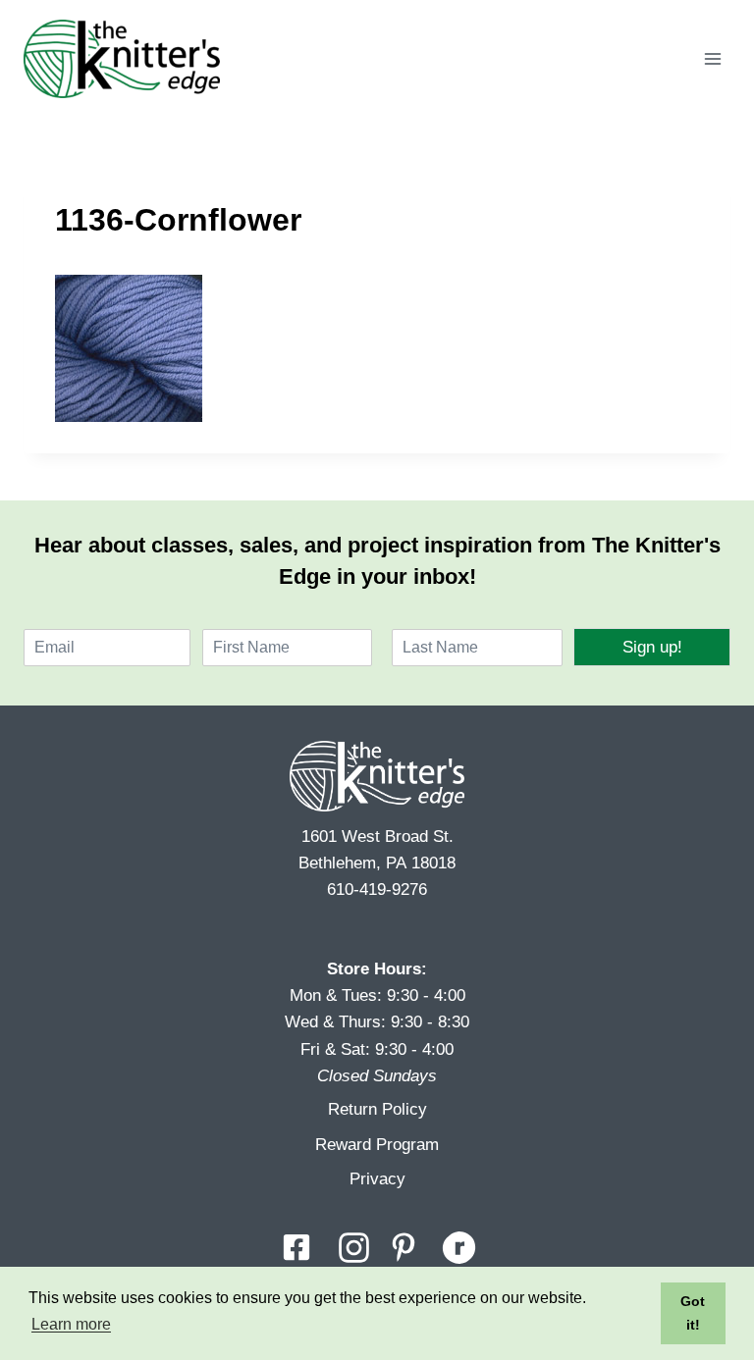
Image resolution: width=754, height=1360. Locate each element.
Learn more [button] (71, 1324)
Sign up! (652, 647)
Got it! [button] (692, 1313)
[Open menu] (712, 58)
